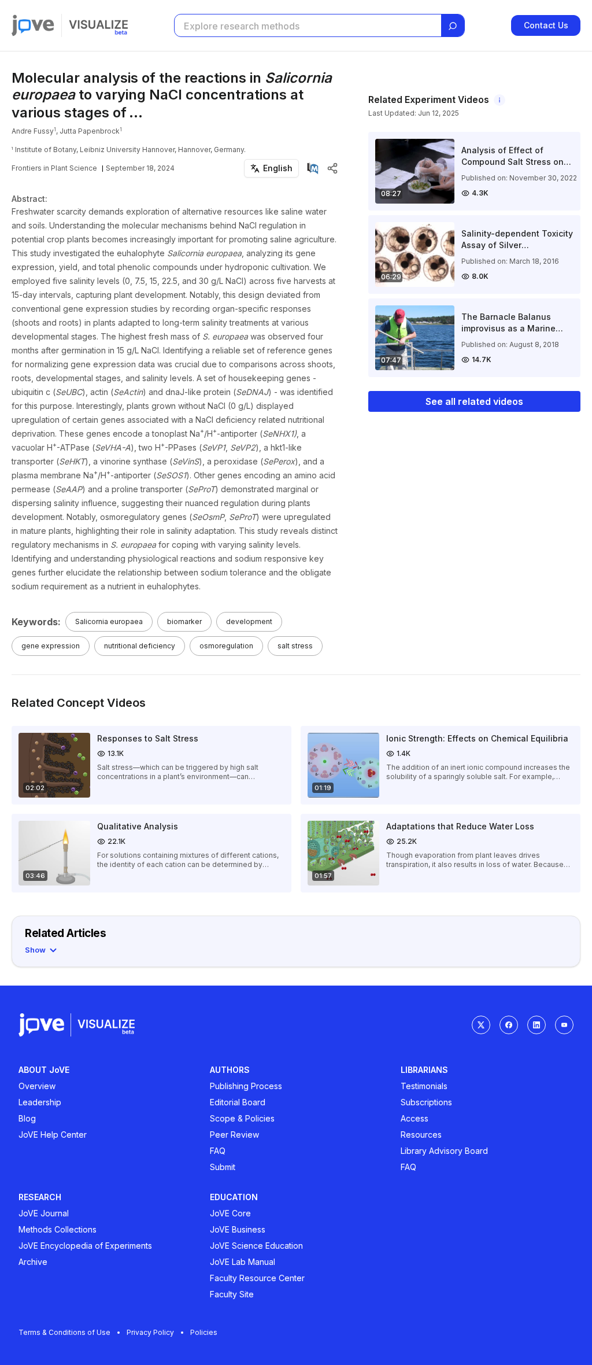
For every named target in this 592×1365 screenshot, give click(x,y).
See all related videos (474, 401)
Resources (421, 1134)
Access (414, 1118)
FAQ (217, 1151)
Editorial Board (237, 1102)
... (136, 112)
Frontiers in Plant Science (54, 168)
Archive (32, 1262)
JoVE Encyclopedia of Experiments (85, 1245)
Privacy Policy (150, 1332)
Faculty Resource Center (257, 1278)
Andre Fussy (33, 131)
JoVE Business (237, 1229)
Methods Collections (57, 1229)
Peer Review (234, 1134)
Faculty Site (232, 1294)
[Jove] (33, 25)
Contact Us (546, 25)
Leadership (39, 1102)
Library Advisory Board (444, 1151)
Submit (222, 1167)
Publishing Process (246, 1086)
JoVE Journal (43, 1213)
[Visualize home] (98, 25)
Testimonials (424, 1086)
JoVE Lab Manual (242, 1262)
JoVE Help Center (52, 1134)
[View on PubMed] (313, 168)
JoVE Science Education (256, 1245)
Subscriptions (426, 1102)
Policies (203, 1332)
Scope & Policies (242, 1118)
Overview (37, 1086)
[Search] (452, 26)
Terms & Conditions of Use (64, 1332)
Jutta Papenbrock (90, 131)
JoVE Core (230, 1213)
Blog (27, 1118)
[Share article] (332, 168)
